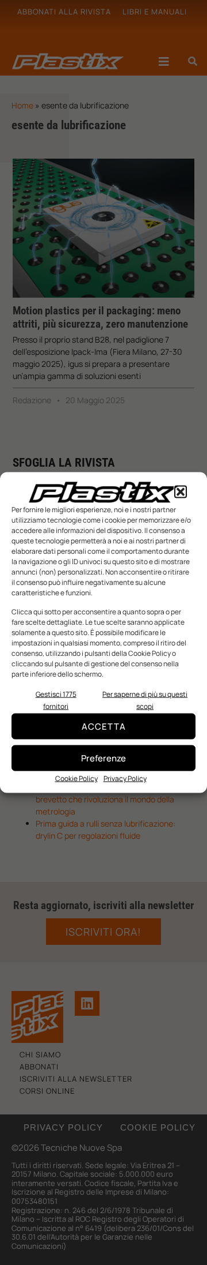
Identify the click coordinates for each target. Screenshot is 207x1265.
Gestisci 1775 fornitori (56, 700)
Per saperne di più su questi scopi (144, 700)
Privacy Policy (125, 778)
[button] (180, 492)
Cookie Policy (76, 778)
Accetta (104, 726)
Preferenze (103, 758)
